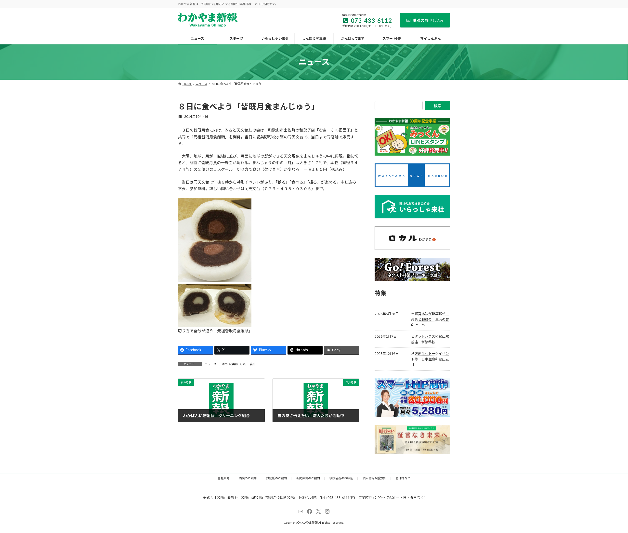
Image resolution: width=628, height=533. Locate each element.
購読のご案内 (248, 478)
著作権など (403, 478)
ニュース (210, 364)
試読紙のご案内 (276, 478)
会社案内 (223, 478)
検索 (438, 105)
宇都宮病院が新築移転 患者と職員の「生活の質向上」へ (430, 319)
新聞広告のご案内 (308, 478)
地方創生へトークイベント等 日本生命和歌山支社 (430, 359)
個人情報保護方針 (374, 478)
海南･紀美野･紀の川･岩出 (239, 364)
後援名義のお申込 (341, 478)
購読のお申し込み (428, 20)
